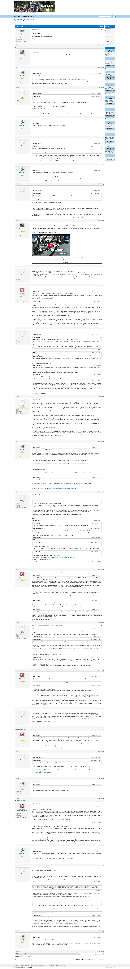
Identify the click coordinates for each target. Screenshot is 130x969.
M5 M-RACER (110, 141)
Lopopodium (107, 138)
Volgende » (30, 956)
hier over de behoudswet (39, 108)
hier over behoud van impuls (41, 111)
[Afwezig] (24, 33)
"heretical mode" (44, 858)
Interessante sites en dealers (29, 19)
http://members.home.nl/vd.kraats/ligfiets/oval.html (42, 772)
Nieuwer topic (24, 953)
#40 (101, 444)
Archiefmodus (27, 965)
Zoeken (102, 13)
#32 (101, 139)
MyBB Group (29, 967)
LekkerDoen (107, 75)
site (70, 262)
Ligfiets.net (96, 13)
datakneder (107, 88)
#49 (101, 803)
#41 (101, 494)
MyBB (22, 967)
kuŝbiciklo (21, 75)
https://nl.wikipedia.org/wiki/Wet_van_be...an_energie (43, 75)
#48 (101, 781)
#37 (101, 287)
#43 (101, 625)
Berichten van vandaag (43, 965)
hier (39, 229)
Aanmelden (24, 16)
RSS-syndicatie (62, 965)
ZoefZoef (108, 70)
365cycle (21, 293)
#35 (101, 223)
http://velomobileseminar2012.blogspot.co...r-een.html (43, 428)
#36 (101, 268)
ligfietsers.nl (16, 19)
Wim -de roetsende (108, 54)
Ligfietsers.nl (17, 965)
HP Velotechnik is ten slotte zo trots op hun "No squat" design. (61, 485)
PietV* (61, 330)
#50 (101, 847)
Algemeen (21, 19)
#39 (101, 399)
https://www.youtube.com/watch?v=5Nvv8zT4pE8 (60, 775)
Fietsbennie (22, 228)
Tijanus (108, 82)
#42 (101, 572)
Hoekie (108, 159)
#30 (101, 90)
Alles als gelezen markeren (53, 965)
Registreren (30, 16)
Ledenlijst (108, 13)
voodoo (22, 55)
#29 (101, 70)
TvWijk (21, 33)
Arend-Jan (108, 101)
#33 (101, 166)
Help (114, 13)
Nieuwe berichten (34, 965)
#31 (101, 119)
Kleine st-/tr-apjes (110, 72)
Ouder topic (18, 953)
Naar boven (22, 965)
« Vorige (21, 956)
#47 (101, 754)
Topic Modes (101, 26)
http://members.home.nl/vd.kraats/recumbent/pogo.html (64, 488)
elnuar (21, 96)
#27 (101, 29)
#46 (101, 732)
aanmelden (111, 28)
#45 (101, 710)
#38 (101, 330)
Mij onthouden (109, 41)
